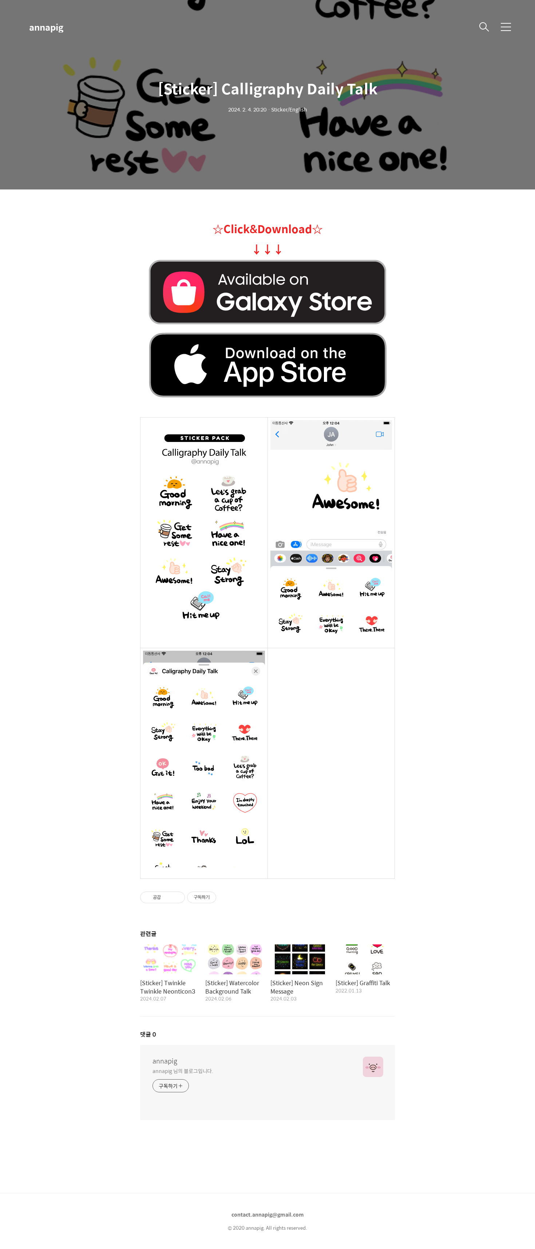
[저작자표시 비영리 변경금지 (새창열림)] (226, 897)
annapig (46, 26)
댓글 (148, 1034)
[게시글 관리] (176, 897)
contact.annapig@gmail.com (267, 1214)
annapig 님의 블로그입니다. (182, 1070)
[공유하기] (167, 897)
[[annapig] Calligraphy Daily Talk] (267, 292)
